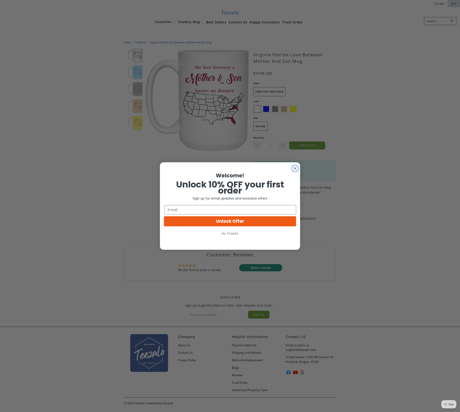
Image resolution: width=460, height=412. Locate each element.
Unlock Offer (230, 221)
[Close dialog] (295, 168)
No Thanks (230, 233)
